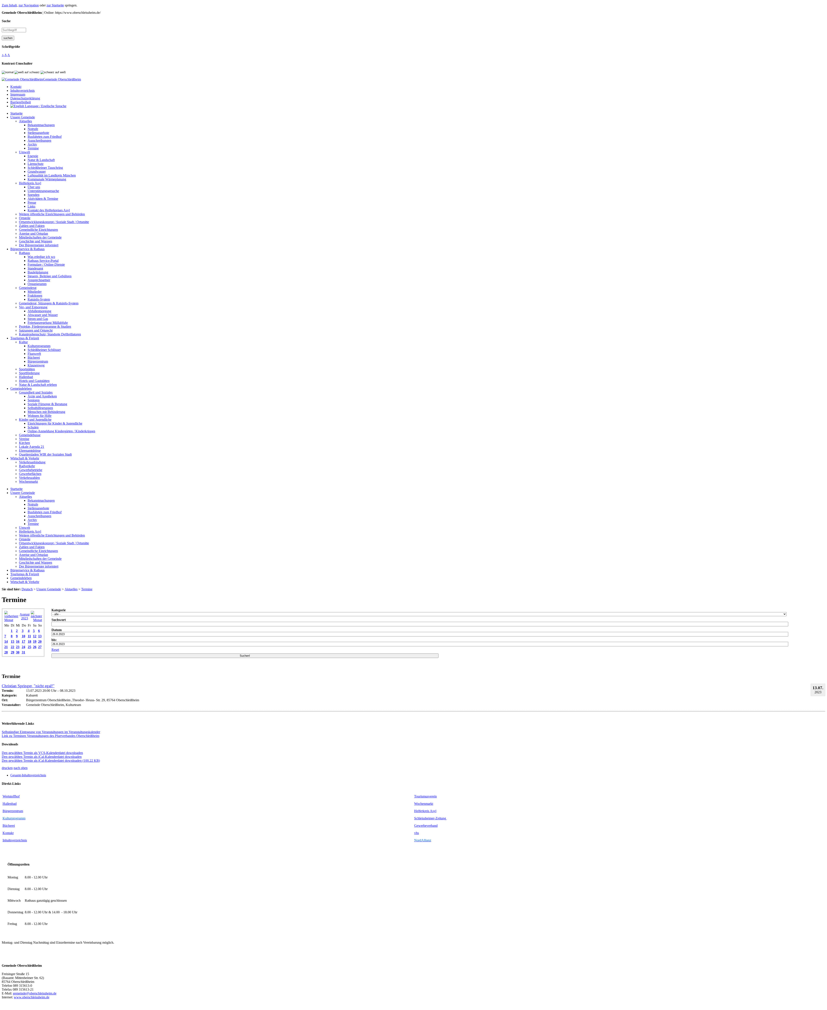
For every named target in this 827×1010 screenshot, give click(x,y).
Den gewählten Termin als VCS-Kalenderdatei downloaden (42, 753)
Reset (55, 650)
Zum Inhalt (9, 5)
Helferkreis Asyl (425, 811)
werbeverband (428, 825)
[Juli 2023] (11, 620)
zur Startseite (55, 5)
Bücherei (9, 825)
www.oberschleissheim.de (31, 997)
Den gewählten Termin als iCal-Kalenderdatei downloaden (42, 757)
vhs (416, 833)
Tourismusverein (425, 796)
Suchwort (58, 620)
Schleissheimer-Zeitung (430, 818)
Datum (56, 630)
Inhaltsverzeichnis (15, 840)
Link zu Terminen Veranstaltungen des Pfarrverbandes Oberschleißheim (50, 736)
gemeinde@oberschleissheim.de (34, 993)
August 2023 (25, 616)
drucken (7, 768)
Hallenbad (10, 803)
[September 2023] (36, 620)
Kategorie (58, 610)
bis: (54, 640)
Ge (416, 825)
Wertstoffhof (11, 796)
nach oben (21, 768)
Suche (6, 21)
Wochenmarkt (423, 803)
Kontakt (8, 833)
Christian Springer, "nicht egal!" (28, 686)
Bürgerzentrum (13, 811)
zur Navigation (29, 5)
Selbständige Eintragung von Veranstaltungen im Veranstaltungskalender (51, 732)
